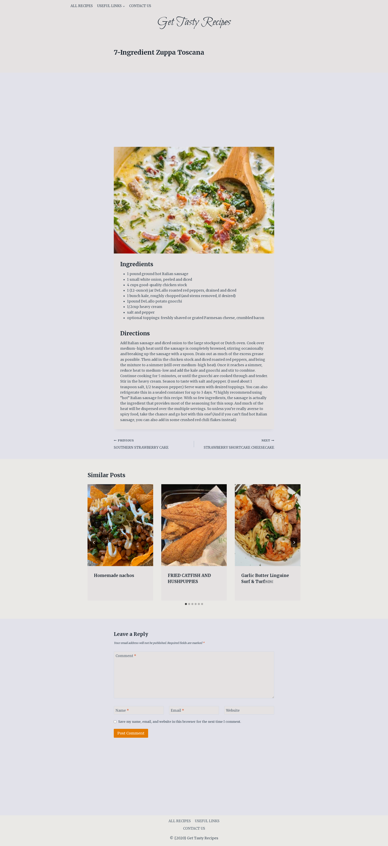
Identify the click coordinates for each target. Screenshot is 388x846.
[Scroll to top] (378, 840)
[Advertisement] (194, 117)
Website (233, 710)
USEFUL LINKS (207, 821)
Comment (126, 656)
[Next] (294, 542)
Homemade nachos (114, 575)
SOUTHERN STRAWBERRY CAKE (141, 444)
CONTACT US (140, 6)
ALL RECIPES (82, 6)
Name (122, 710)
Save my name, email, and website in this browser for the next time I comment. (179, 722)
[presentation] (120, 525)
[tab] (186, 604)
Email (177, 710)
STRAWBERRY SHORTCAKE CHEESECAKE (239, 444)
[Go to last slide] (94, 542)
